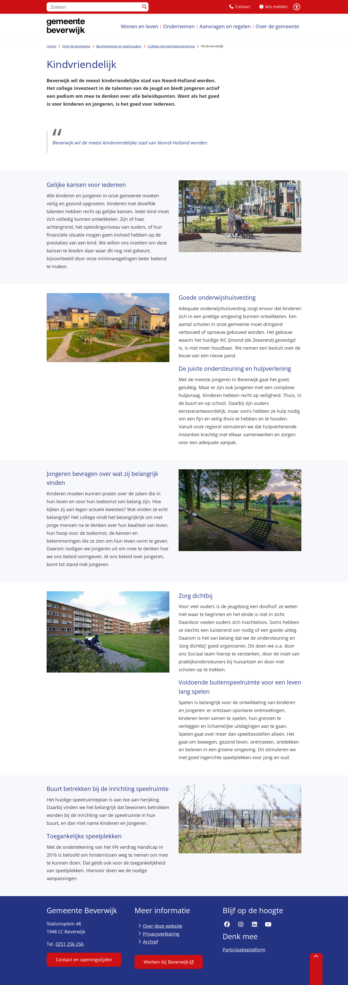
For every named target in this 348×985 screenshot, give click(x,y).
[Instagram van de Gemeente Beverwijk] (240, 924)
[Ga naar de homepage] (66, 26)
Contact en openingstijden (84, 959)
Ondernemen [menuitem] (179, 26)
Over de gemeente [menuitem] (277, 26)
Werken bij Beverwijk (166, 962)
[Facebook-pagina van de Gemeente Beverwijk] (227, 924)
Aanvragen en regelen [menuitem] (225, 26)
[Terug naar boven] (316, 969)
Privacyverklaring (161, 934)
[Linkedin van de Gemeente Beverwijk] (254, 924)
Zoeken (144, 6)
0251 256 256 (70, 944)
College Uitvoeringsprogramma (171, 46)
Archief (150, 942)
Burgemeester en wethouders (118, 46)
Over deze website (162, 926)
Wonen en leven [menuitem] (139, 26)
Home (51, 46)
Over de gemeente (76, 46)
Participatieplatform (244, 950)
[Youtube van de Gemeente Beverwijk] (268, 924)
